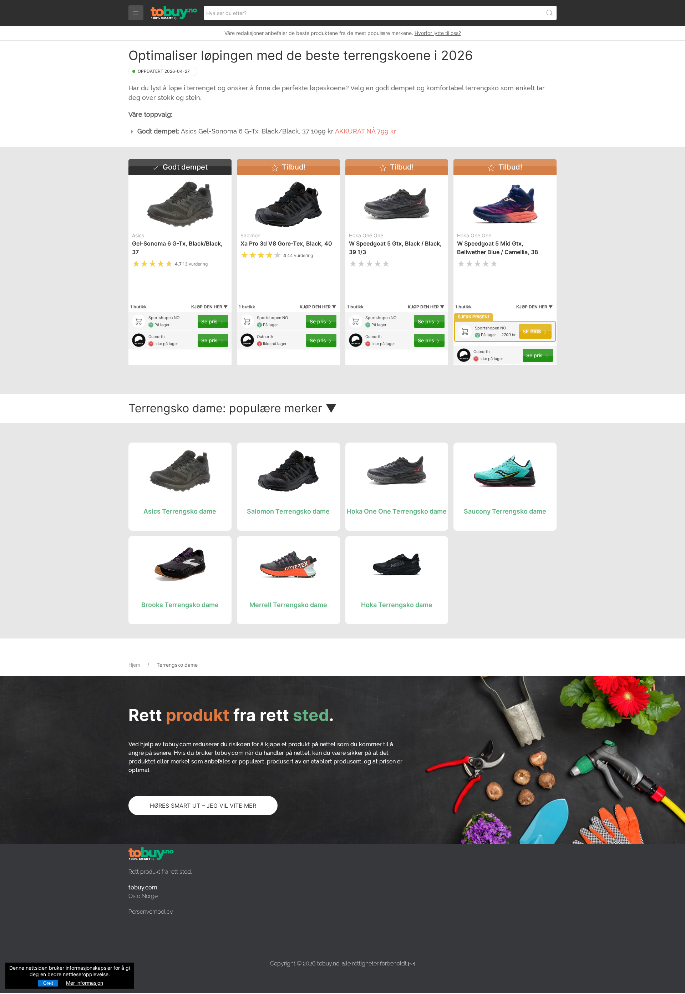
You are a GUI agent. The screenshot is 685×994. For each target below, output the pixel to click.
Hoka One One (366, 235)
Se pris (210, 321)
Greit (48, 983)
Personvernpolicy (150, 911)
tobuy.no (328, 963)
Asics (138, 235)
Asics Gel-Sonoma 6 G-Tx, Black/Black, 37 (245, 131)
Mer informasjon (84, 983)
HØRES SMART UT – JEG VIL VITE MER (203, 805)
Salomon (250, 235)
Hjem (134, 665)
